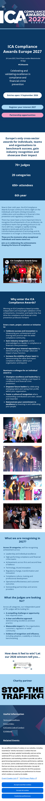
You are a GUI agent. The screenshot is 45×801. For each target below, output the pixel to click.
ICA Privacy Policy (27, 778)
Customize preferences (22, 796)
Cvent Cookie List (9, 778)
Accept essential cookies (22, 785)
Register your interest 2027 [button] (22, 107)
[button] (2, 6)
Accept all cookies (22, 790)
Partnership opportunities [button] (22, 115)
